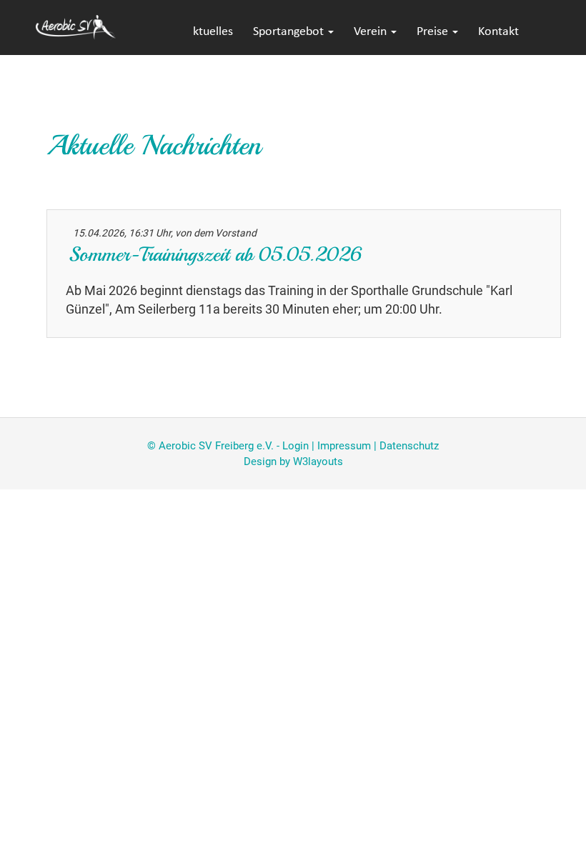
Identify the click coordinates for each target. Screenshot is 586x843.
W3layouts (318, 461)
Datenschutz (409, 445)
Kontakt (498, 32)
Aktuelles (209, 32)
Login (295, 445)
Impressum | (348, 445)
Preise (434, 32)
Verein (371, 32)
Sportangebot (290, 32)
